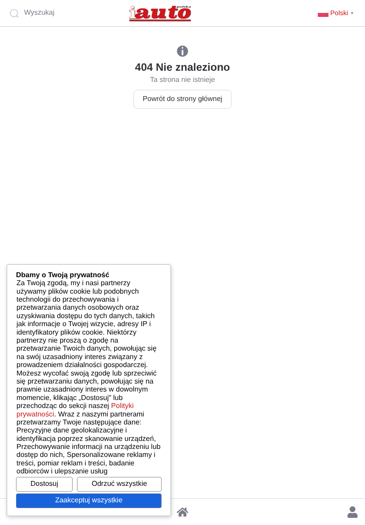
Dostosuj (44, 484)
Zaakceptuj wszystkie (88, 500)
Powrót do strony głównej (183, 99)
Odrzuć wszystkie (119, 484)
